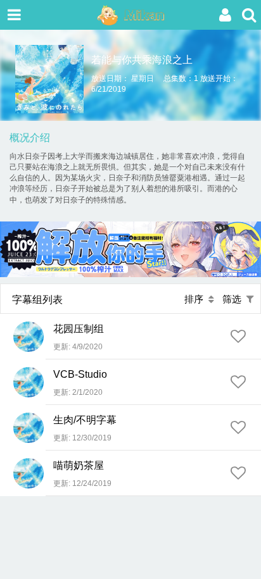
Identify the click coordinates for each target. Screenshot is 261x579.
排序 (196, 299)
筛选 (234, 299)
